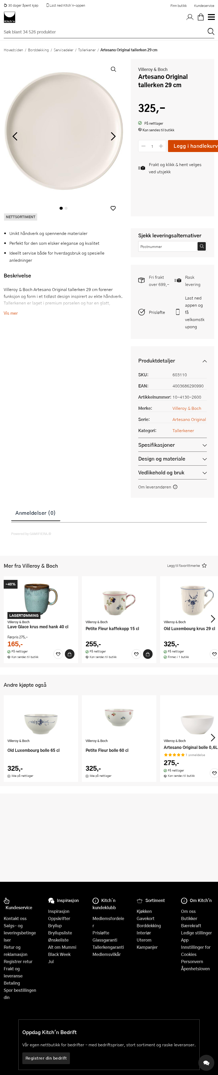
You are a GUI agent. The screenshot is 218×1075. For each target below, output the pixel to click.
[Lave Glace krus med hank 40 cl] (40, 598)
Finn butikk (178, 5)
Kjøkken (144, 911)
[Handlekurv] (200, 17)
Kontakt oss (15, 918)
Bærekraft (191, 925)
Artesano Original (189, 419)
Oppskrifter (59, 918)
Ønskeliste (58, 940)
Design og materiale (161, 458)
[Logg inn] (190, 17)
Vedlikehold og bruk (161, 472)
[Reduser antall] (143, 146)
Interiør (144, 933)
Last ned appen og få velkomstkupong (194, 312)
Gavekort (145, 918)
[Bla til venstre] (15, 136)
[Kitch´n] (9, 17)
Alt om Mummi (62, 947)
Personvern (192, 961)
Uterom (144, 940)
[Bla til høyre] (112, 136)
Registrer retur (18, 961)
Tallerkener (87, 50)
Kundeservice (204, 5)
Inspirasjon (58, 911)
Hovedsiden (13, 50)
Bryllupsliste (60, 933)
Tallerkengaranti (108, 947)
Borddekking (38, 50)
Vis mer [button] (11, 313)
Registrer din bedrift (46, 1058)
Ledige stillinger (196, 933)
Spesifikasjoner (156, 445)
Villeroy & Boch (152, 69)
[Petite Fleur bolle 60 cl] (119, 717)
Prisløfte (157, 312)
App (184, 940)
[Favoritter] (58, 654)
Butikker (189, 918)
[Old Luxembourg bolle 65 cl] (40, 717)
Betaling (12, 983)
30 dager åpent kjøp (23, 5)
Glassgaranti (105, 940)
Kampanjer (147, 947)
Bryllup (55, 925)
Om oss (188, 911)
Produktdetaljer (156, 360)
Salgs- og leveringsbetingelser (20, 932)
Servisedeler (63, 50)
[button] (113, 208)
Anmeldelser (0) (35, 512)
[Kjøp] (69, 654)
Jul (51, 961)
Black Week (59, 954)
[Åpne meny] (211, 17)
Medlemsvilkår (107, 954)
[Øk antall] (161, 146)
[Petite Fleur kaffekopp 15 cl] (119, 598)
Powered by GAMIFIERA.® (31, 533)
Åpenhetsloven (195, 969)
